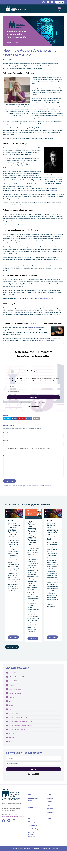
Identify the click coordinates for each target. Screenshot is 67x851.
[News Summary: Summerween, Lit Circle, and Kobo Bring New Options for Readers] (14, 517)
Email (36, 433)
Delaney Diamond (8, 148)
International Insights (15, 693)
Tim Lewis (6, 184)
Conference (50, 812)
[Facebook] (48, 2)
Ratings (30, 818)
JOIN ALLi (60, 2)
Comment (6, 456)
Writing (11, 741)
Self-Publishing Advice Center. (45, 340)
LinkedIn (54, 190)
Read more (13, 637)
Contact (49, 818)
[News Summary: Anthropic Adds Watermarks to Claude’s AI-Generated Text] (53, 517)
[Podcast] (52, 2)
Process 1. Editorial (14, 713)
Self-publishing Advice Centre (33, 799)
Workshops (50, 808)
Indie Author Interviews (16, 689)
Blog (48, 805)
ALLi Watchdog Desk (42, 298)
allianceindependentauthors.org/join (13, 816)
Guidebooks (51, 798)
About (30, 794)
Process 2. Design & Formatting (18, 717)
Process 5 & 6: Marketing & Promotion (20, 725)
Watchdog (12, 737)
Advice (49, 794)
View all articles (12, 647)
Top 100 (11, 733)
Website (5, 440)
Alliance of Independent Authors (18, 677)
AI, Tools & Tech (13, 673)
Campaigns (12, 685)
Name (5, 433)
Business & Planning (15, 681)
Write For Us (32, 807)
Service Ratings (33, 825)
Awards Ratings (33, 829)
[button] (7, 418)
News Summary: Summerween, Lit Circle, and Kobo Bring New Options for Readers (14, 529)
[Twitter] (43, 2)
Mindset (11, 697)
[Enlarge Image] (33, 31)
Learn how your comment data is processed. (39, 485)
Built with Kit (33, 406)
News (10, 701)
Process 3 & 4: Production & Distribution (21, 721)
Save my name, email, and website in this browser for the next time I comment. (29, 448)
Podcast (11, 709)
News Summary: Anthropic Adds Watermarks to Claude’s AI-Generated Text (52, 530)
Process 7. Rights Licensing (17, 729)
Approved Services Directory (31, 834)
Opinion (11, 705)
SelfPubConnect (33, 327)
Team (30, 804)
